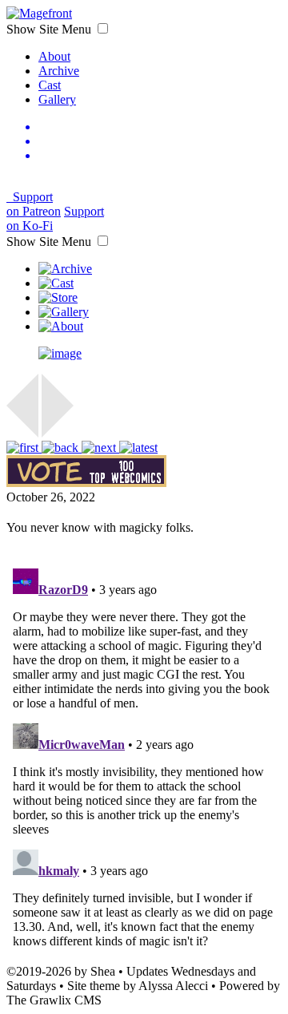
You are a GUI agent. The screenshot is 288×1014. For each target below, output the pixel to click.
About (54, 56)
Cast (49, 85)
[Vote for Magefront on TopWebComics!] (86, 482)
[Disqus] (144, 761)
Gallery (57, 99)
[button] (103, 28)
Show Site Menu (50, 29)
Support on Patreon (33, 204)
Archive (58, 70)
